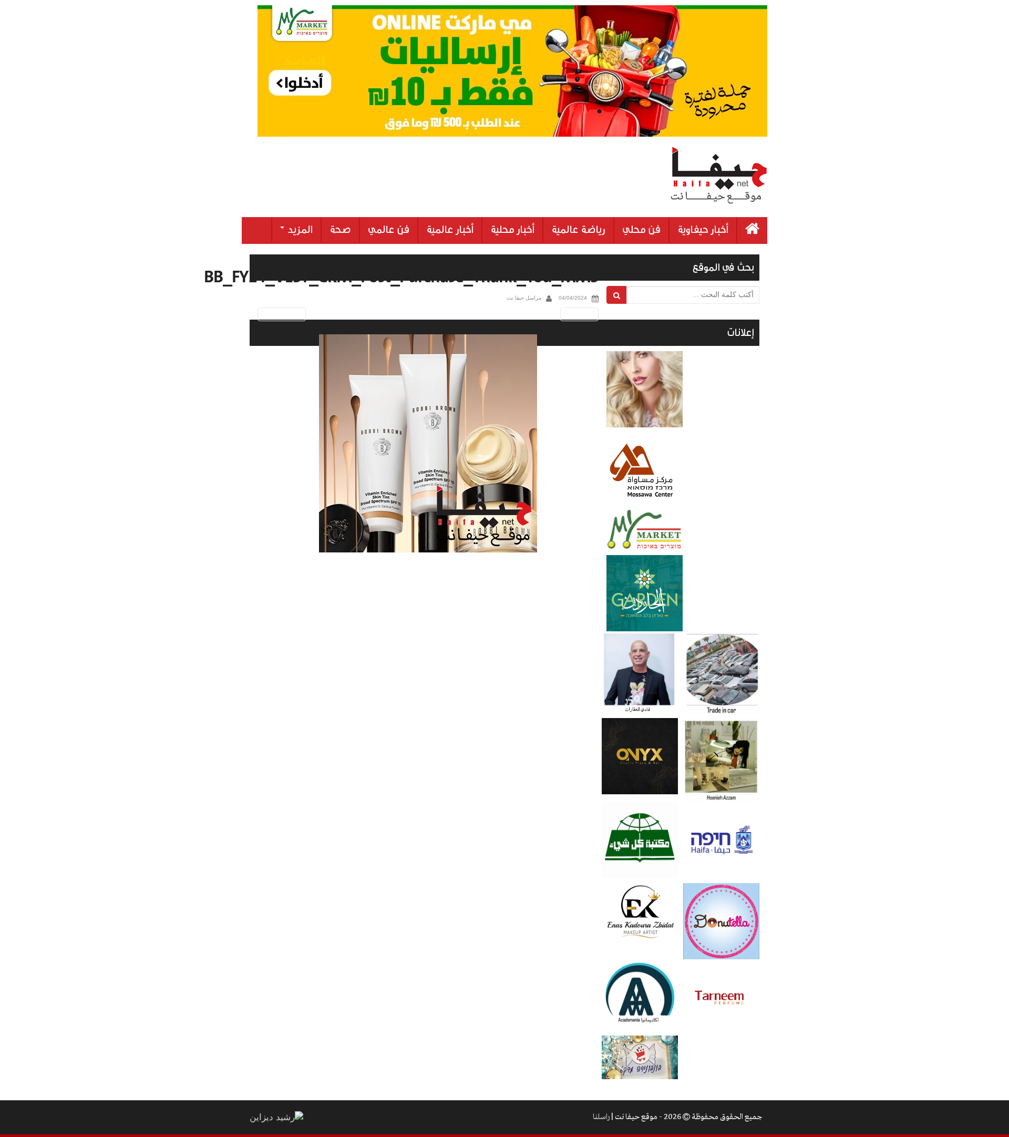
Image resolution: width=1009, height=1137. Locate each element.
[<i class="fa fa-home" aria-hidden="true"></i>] (752, 230)
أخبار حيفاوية (702, 230)
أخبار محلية (512, 230)
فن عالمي (388, 230)
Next (581, 314)
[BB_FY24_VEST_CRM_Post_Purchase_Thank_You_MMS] (428, 443)
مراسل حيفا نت (524, 298)
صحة (340, 230)
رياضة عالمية (578, 230)
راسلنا (601, 1117)
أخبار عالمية (449, 230)
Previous (280, 314)
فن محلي (641, 230)
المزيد (299, 230)
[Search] (616, 295)
